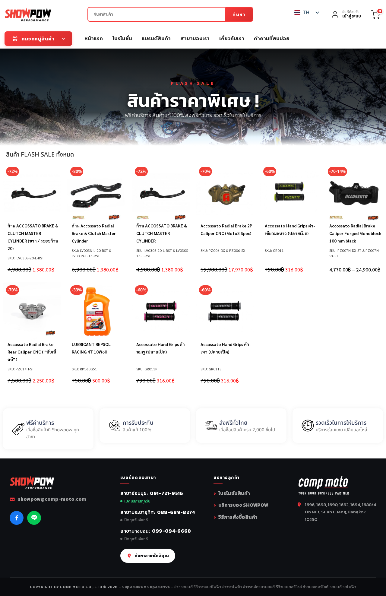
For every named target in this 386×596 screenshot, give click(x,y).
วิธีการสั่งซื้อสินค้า (238, 517)
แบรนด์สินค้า (156, 38)
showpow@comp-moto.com (52, 498)
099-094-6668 (171, 530)
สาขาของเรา (195, 38)
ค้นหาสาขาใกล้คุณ (151, 555)
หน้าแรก (93, 38)
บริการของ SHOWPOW (243, 505)
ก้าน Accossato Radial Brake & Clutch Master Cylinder (94, 233)
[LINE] (34, 518)
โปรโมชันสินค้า (234, 493)
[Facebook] (17, 518)
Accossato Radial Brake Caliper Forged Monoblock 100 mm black (355, 233)
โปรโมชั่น (122, 38)
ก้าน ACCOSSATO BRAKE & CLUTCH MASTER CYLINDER (161, 233)
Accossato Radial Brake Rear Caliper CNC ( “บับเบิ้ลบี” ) (32, 351)
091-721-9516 (166, 493)
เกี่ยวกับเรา (231, 38)
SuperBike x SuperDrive (146, 587)
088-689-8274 (176, 512)
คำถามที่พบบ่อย (272, 38)
